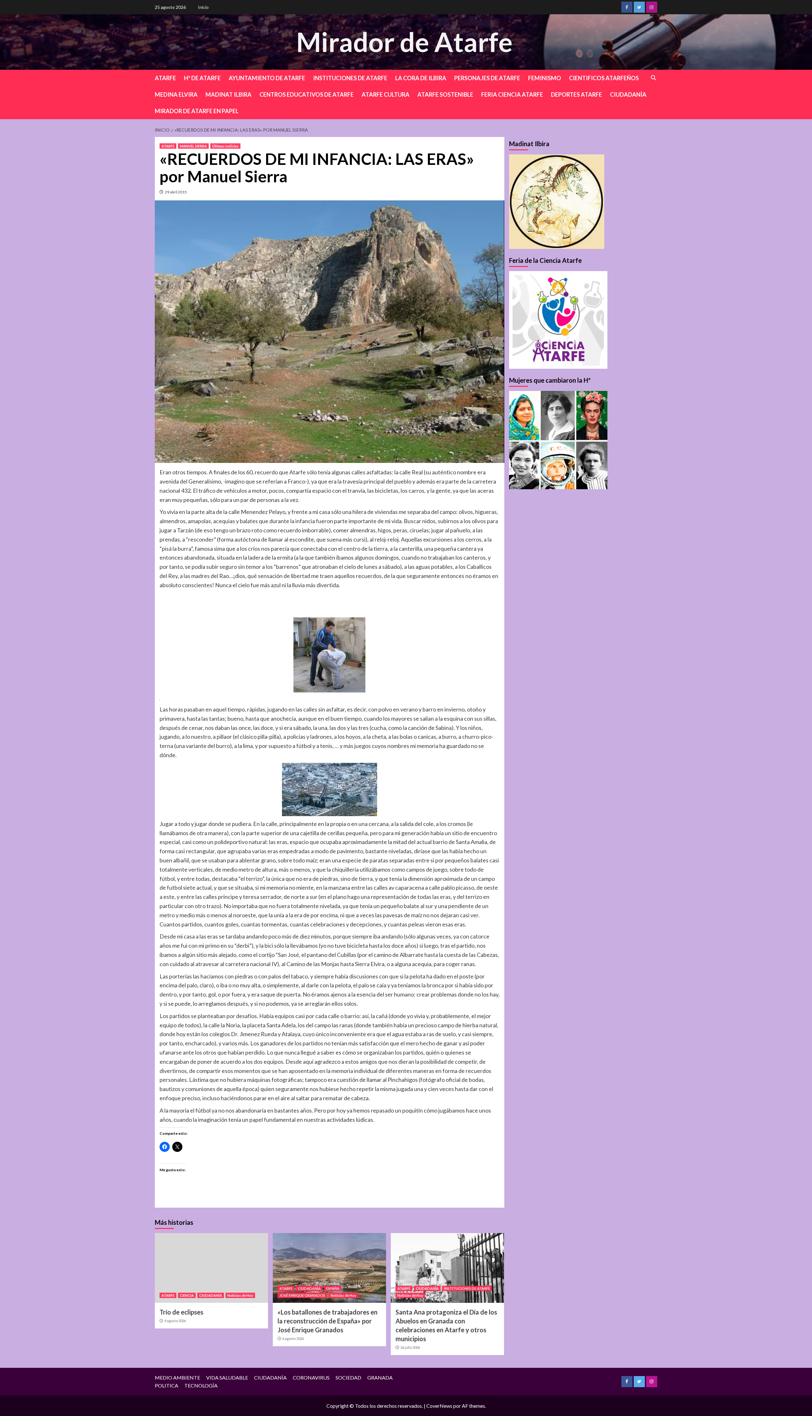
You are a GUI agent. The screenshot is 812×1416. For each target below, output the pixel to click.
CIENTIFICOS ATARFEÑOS (604, 78)
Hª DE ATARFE (202, 78)
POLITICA (166, 1385)
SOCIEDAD (348, 1377)
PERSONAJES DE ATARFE (487, 78)
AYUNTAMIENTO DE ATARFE (267, 78)
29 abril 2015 (176, 192)
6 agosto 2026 (293, 1338)
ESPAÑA (332, 1288)
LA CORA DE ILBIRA (420, 78)
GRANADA (380, 1377)
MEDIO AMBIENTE (177, 1377)
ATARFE (165, 78)
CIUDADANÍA (628, 94)
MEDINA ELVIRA (176, 94)
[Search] (654, 77)
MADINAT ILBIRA (229, 94)
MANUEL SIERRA (193, 146)
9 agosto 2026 (175, 1321)
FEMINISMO (544, 78)
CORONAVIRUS (311, 1377)
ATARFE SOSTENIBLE (445, 94)
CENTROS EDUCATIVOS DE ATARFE (306, 94)
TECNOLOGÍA (201, 1385)
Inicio (203, 7)
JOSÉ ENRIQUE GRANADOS (302, 1295)
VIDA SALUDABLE (227, 1377)
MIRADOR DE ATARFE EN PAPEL (197, 110)
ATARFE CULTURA (385, 94)
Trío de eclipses (181, 1312)
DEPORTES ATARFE (576, 94)
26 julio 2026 (410, 1347)
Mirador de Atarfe (404, 42)
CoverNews (439, 1406)
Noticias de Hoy (240, 1295)
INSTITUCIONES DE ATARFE (350, 78)
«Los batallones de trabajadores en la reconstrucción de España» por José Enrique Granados (327, 1321)
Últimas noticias (225, 146)
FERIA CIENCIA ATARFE (512, 94)
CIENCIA (187, 1295)
